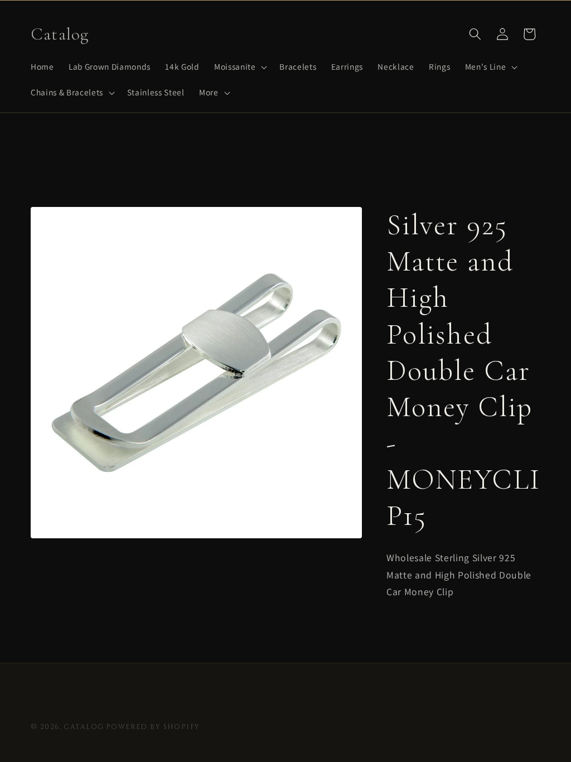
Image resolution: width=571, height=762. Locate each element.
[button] (239, 67)
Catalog (84, 727)
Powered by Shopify (153, 727)
